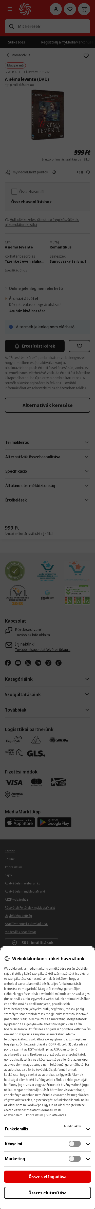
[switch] (75, 1144)
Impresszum (34, 1115)
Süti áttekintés (56, 1115)
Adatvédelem (13, 1115)
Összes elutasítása (47, 1193)
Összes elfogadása (48, 1176)
